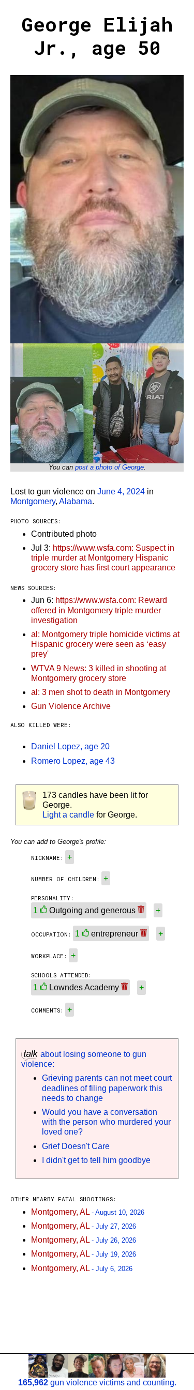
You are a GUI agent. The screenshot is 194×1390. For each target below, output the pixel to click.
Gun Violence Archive (71, 706)
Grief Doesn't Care (76, 1146)
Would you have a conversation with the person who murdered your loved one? (106, 1122)
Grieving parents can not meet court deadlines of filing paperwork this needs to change (107, 1088)
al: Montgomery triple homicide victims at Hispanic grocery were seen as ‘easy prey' (105, 644)
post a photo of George (109, 467)
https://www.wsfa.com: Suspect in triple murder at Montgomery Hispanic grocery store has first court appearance (103, 557)
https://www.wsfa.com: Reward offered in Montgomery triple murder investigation (99, 610)
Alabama (75, 501)
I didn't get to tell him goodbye (96, 1160)
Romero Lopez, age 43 (73, 761)
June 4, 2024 (121, 491)
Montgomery (32, 501)
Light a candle (68, 814)
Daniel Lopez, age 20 (70, 746)
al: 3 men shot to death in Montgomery (100, 692)
